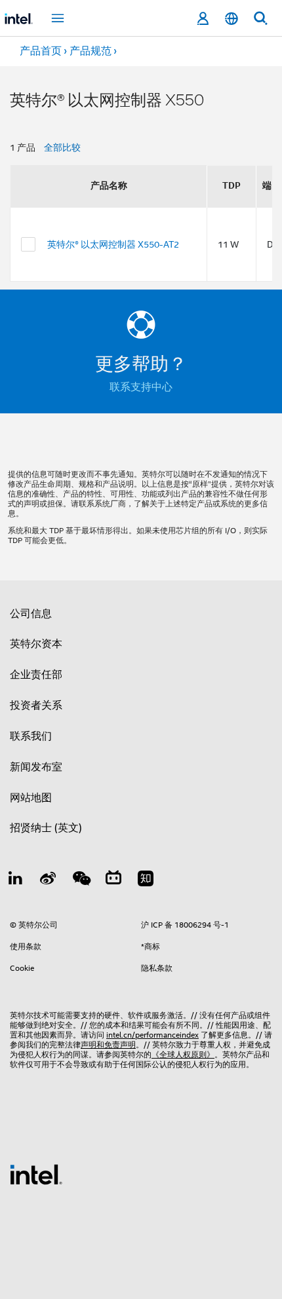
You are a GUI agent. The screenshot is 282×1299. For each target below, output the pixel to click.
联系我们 (31, 736)
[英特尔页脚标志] (36, 1173)
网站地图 (31, 797)
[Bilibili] (113, 880)
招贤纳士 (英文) (46, 828)
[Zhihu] (145, 880)
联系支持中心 (141, 387)
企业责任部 (36, 674)
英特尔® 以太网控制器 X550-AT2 (113, 244)
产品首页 (41, 51)
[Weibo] (48, 880)
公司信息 (31, 613)
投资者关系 (36, 705)
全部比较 (62, 147)
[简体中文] (231, 19)
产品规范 (90, 51)
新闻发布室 (36, 767)
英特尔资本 (36, 643)
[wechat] (81, 880)
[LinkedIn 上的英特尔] (16, 880)
